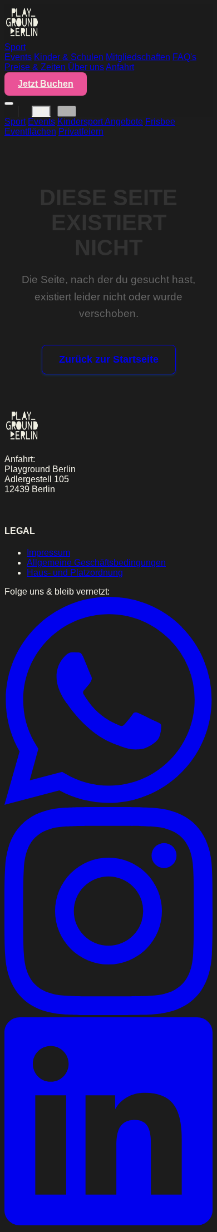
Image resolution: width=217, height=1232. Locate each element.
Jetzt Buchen (45, 83)
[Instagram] (108, 1012)
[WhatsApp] (108, 802)
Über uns (86, 67)
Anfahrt (120, 67)
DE (41, 111)
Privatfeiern (80, 131)
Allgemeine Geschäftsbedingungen (96, 562)
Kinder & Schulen (68, 57)
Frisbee (160, 121)
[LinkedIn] (108, 1222)
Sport (15, 47)
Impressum (48, 552)
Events (18, 57)
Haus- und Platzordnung (75, 572)
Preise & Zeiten (35, 67)
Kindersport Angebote (100, 121)
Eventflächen (30, 131)
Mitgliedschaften (138, 57)
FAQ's (184, 57)
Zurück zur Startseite (109, 359)
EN (67, 111)
